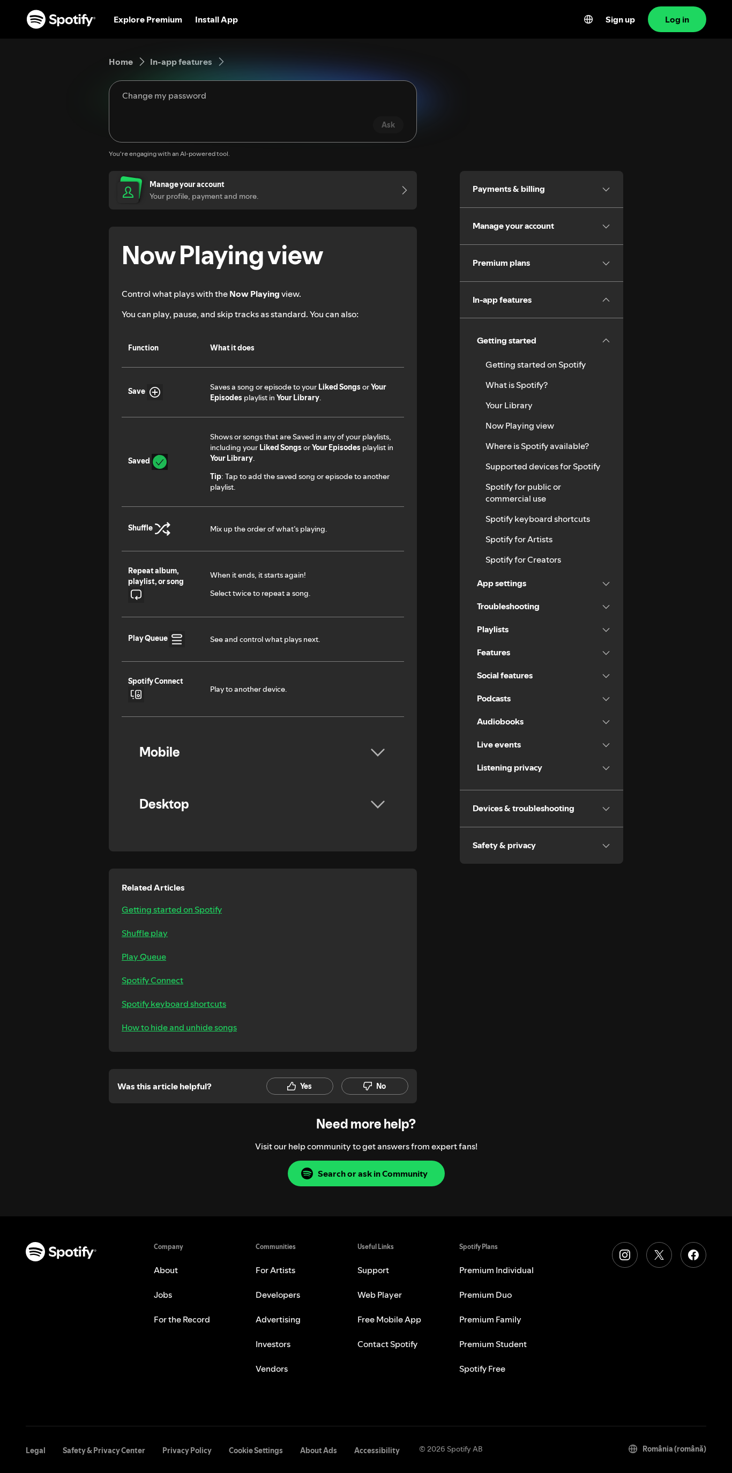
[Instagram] (625, 1255)
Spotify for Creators (523, 559)
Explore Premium (148, 19)
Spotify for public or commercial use (523, 492)
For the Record (182, 1319)
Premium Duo (485, 1294)
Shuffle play (145, 933)
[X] (659, 1255)
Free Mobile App (389, 1319)
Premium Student (493, 1344)
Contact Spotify (387, 1344)
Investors (273, 1344)
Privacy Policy (187, 1450)
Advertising (278, 1319)
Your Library (509, 405)
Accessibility (377, 1450)
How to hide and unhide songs (179, 1027)
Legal (36, 1450)
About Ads (318, 1450)
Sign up (620, 19)
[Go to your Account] (400, 190)
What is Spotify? (516, 385)
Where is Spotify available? (537, 446)
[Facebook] (693, 1255)
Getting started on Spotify (172, 909)
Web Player (379, 1294)
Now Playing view (519, 425)
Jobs (163, 1294)
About (166, 1270)
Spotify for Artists (518, 539)
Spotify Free (482, 1368)
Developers (278, 1294)
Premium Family (490, 1319)
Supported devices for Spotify (542, 466)
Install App (216, 19)
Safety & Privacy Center (104, 1450)
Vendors (272, 1368)
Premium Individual (496, 1270)
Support (373, 1270)
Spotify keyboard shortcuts (174, 1004)
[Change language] (588, 19)
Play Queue (144, 956)
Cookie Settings (256, 1450)
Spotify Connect (152, 980)
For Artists (275, 1270)
